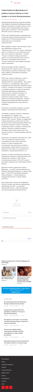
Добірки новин (5, 373)
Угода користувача (7, 370)
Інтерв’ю (4, 381)
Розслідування (5, 378)
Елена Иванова (13, 19)
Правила (4, 367)
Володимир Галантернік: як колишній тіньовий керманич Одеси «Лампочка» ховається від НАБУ (16, 321)
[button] (30, 3)
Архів (3, 384)
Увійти (29, 212)
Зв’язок (3, 361)
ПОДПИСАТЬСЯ (15, 292)
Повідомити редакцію (7, 364)
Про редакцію (5, 359)
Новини (4, 375)
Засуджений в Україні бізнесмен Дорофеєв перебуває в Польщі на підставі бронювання (14, 311)
